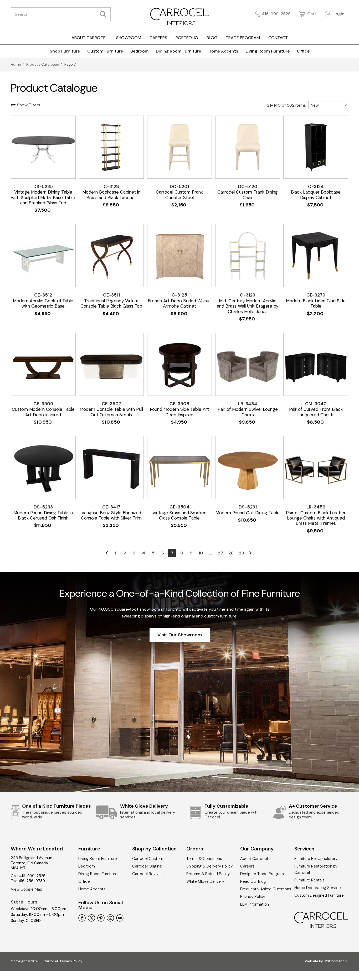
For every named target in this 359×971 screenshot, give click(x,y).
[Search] (104, 14)
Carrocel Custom (147, 858)
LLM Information (254, 904)
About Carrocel (89, 37)
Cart (311, 14)
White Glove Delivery (205, 881)
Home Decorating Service (317, 887)
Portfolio (187, 37)
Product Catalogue (42, 64)
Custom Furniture (105, 51)
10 (200, 553)
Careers (158, 37)
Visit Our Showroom (179, 635)
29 (241, 553)
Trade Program (243, 37)
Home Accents (223, 51)
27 (220, 553)
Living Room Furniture (267, 51)
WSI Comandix (335, 961)
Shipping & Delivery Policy (209, 866)
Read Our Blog (253, 881)
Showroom (128, 37)
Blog (212, 37)
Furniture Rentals (309, 880)
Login (338, 14)
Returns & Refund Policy (208, 873)
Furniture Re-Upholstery (315, 858)
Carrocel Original (147, 866)
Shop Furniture (65, 51)
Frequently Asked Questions (265, 889)
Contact (278, 37)
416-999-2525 (276, 14)
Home (16, 64)
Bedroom (139, 51)
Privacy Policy (252, 896)
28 (231, 553)
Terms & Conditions (204, 858)
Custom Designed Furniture (319, 895)
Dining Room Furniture (178, 51)
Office (303, 51)
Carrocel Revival (146, 873)
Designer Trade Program (262, 873)
